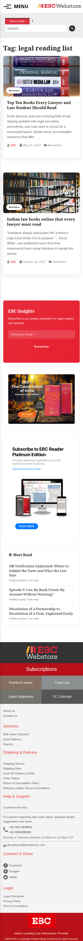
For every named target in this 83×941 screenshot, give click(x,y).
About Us (9, 710)
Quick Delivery (12, 739)
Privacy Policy (12, 901)
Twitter (13, 877)
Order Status (11, 778)
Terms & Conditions (15, 906)
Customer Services (15, 807)
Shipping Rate (12, 768)
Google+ (14, 871)
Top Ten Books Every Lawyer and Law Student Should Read (39, 105)
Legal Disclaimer (13, 896)
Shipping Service (14, 763)
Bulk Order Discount (16, 734)
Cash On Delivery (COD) (19, 773)
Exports (8, 744)
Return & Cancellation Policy (21, 783)
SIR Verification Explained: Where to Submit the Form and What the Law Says (39, 570)
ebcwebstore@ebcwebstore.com (26, 845)
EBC (13, 145)
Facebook (15, 865)
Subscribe (41, 346)
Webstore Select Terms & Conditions (26, 788)
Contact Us (10, 715)
